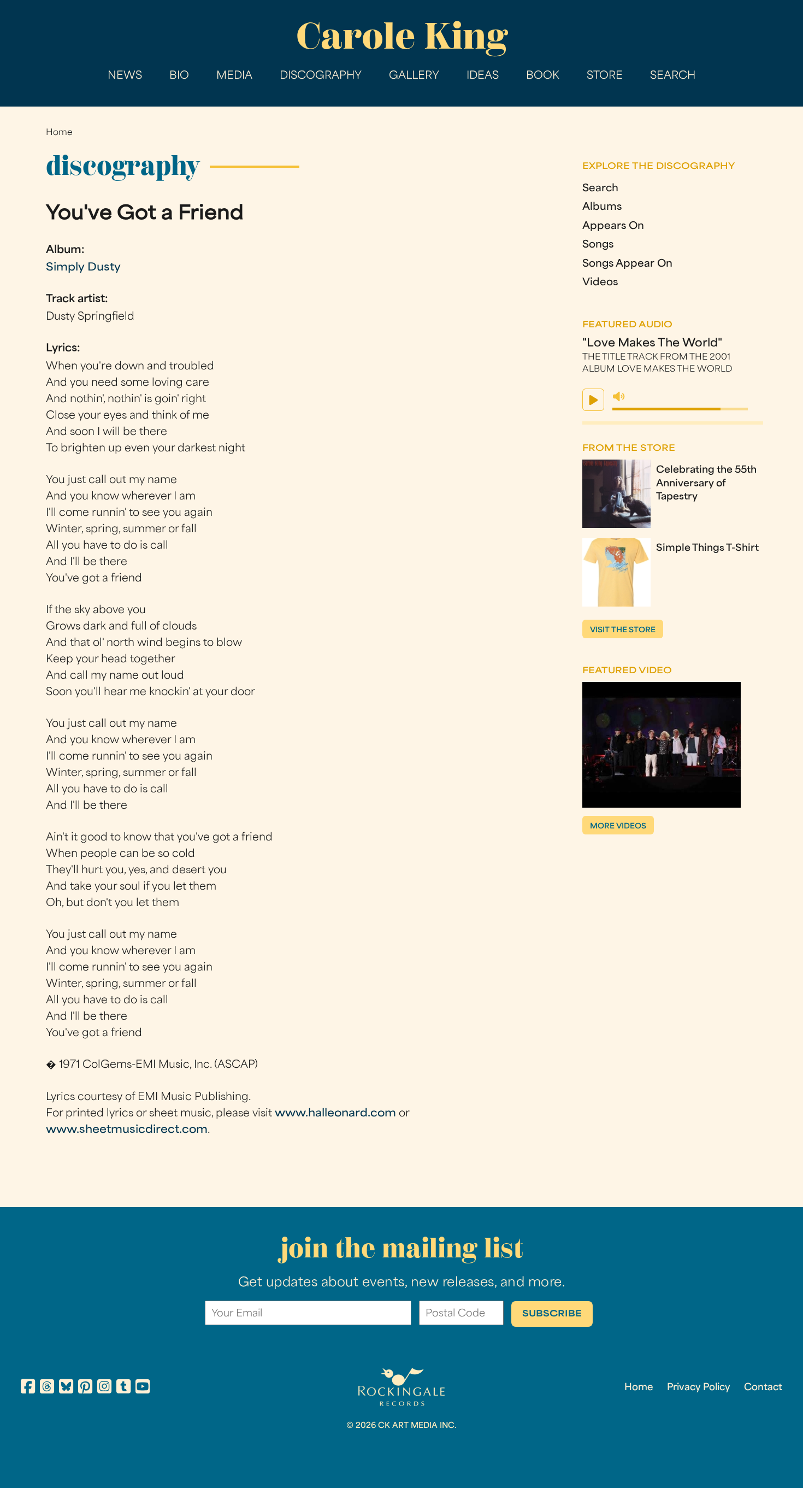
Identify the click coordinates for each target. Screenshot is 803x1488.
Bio (179, 76)
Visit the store (623, 630)
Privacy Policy (698, 1388)
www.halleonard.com (335, 1114)
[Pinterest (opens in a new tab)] (85, 1388)
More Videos (618, 826)
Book (542, 76)
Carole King (401, 36)
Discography (321, 76)
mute (618, 396)
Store (605, 76)
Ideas (483, 76)
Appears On (613, 227)
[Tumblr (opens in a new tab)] (123, 1388)
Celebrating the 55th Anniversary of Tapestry (706, 484)
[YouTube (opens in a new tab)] (142, 1388)
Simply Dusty (83, 268)
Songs (597, 245)
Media (234, 76)
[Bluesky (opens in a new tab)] (66, 1388)
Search (672, 76)
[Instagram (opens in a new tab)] (104, 1388)
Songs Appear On (627, 264)
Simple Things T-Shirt (707, 548)
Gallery (414, 76)
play (593, 400)
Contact (763, 1388)
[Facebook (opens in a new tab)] (28, 1388)
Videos (600, 283)
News (125, 76)
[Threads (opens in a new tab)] (47, 1388)
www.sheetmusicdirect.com (127, 1130)
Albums (602, 208)
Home (59, 133)
